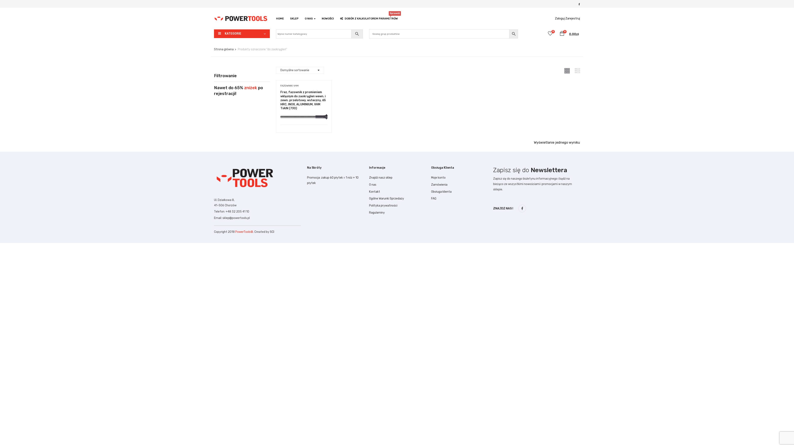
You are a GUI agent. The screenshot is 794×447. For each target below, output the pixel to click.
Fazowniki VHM (289, 85)
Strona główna (224, 49)
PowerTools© (244, 232)
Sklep (294, 18)
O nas (372, 184)
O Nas (309, 18)
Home (280, 18)
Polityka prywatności (383, 205)
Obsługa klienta (441, 191)
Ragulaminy (377, 212)
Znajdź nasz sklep (380, 177)
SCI (272, 232)
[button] (562, 34)
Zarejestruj (572, 18)
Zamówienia (439, 184)
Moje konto (438, 177)
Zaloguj (560, 18)
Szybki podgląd (303, 114)
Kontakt (374, 191)
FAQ (433, 198)
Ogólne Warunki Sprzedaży (386, 198)
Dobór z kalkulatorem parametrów (371, 17)
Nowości (328, 18)
